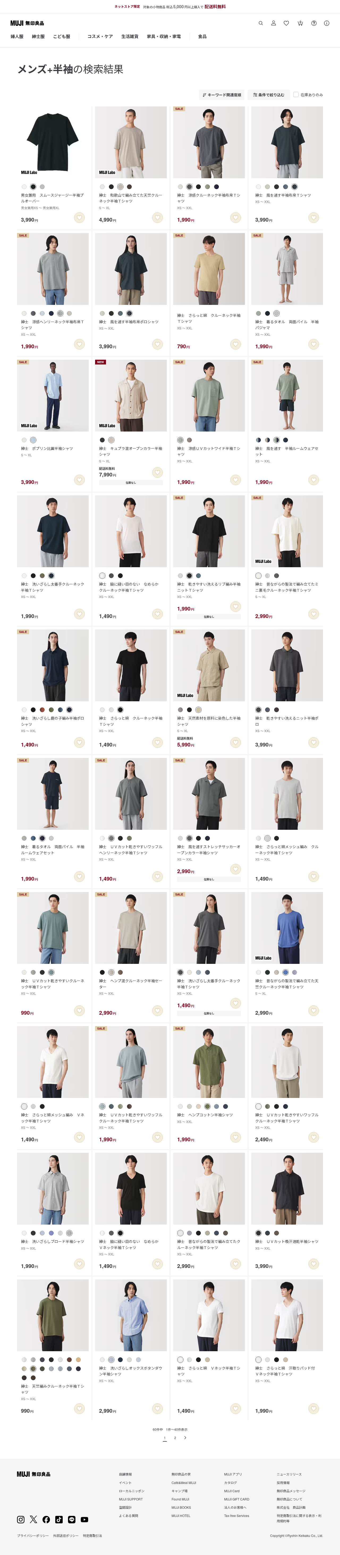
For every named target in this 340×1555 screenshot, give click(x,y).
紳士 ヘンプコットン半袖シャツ (205, 1117)
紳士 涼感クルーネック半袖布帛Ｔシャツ (208, 201)
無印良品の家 (181, 1474)
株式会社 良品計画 (291, 1507)
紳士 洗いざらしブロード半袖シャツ (52, 1244)
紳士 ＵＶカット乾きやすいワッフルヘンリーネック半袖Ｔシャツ (130, 852)
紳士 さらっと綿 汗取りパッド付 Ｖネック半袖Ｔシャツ (286, 1374)
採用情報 (283, 1482)
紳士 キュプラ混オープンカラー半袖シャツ (130, 454)
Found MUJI (180, 1499)
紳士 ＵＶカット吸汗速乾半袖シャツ (286, 1244)
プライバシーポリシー (33, 1535)
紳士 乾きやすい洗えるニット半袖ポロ (286, 724)
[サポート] (327, 23)
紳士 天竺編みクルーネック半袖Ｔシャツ (52, 1392)
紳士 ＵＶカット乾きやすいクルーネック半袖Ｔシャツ (52, 987)
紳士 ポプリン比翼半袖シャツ (47, 451)
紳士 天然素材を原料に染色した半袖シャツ (208, 724)
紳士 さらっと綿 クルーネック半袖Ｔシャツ (208, 321)
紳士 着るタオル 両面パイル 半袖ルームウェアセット (52, 852)
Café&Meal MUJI (184, 1482)
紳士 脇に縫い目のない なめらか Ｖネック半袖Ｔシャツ (130, 1247)
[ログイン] (273, 23)
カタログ (230, 1482)
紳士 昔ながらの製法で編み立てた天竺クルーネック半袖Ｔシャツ (286, 987)
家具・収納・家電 (164, 36)
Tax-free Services (236, 1515)
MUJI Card (232, 1490)
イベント (125, 1482)
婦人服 (17, 36)
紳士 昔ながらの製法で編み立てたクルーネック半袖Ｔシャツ (208, 1247)
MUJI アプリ (233, 1474)
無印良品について (289, 1499)
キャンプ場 (180, 1490)
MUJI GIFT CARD (236, 1499)
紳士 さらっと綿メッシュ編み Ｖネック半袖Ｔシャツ (52, 1121)
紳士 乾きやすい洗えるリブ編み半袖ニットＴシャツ (208, 590)
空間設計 (125, 1507)
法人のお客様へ (235, 1507)
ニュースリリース (289, 1474)
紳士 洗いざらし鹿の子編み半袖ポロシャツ (52, 724)
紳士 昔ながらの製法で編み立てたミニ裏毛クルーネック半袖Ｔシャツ (286, 590)
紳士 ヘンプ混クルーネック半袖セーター (130, 987)
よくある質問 (128, 1515)
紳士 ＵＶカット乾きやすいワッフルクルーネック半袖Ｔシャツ (130, 1121)
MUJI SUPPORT (131, 1499)
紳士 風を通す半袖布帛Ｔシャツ (283, 198)
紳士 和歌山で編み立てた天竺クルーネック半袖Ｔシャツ (130, 201)
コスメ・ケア (100, 36)
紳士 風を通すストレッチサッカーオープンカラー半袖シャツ (208, 852)
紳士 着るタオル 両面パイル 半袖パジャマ (286, 328)
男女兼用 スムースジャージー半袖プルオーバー (52, 201)
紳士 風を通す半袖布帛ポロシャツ (129, 324)
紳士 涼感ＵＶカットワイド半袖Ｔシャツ (208, 454)
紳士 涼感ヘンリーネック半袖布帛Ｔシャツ (52, 328)
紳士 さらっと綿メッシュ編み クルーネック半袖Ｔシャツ (286, 852)
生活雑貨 (129, 36)
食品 (202, 36)
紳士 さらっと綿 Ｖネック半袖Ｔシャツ (208, 1374)
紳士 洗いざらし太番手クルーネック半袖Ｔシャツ (52, 590)
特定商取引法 (92, 1535)
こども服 (61, 36)
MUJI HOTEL (181, 1515)
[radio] (24, 187)
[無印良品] (33, 1474)
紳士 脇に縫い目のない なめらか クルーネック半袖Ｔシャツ (130, 590)
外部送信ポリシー (66, 1535)
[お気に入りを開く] (286, 23)
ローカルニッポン (131, 1490)
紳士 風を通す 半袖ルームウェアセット (286, 454)
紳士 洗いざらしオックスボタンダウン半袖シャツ (130, 1374)
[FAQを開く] (314, 23)
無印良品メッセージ (291, 1490)
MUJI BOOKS (181, 1507)
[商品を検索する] (261, 23)
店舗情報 (125, 1474)
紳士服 (38, 36)
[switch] (79, 217)
